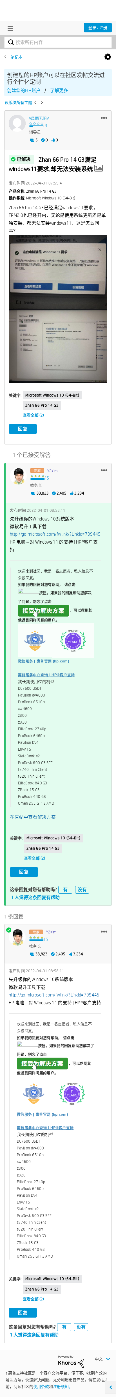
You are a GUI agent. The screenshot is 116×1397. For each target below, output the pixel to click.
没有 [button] (82, 890)
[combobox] (58, 42)
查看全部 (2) (33, 415)
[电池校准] (41, 102)
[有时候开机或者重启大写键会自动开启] (35, 102)
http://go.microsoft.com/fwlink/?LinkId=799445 (55, 534)
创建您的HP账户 (24, 90)
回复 (23, 429)
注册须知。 (63, 1386)
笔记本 (17, 57)
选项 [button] (108, 57)
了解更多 (59, 90)
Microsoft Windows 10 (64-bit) (52, 395)
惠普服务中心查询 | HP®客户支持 (46, 675)
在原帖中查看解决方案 (33, 817)
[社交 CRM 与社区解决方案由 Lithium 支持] (71, 1361)
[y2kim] (18, 476)
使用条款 (41, 1386)
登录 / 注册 (97, 27)
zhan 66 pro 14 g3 (42, 405)
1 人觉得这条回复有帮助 (35, 897)
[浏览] (9, 28)
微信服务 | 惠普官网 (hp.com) (43, 661)
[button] (104, 117)
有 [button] (65, 890)
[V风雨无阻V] (17, 123)
